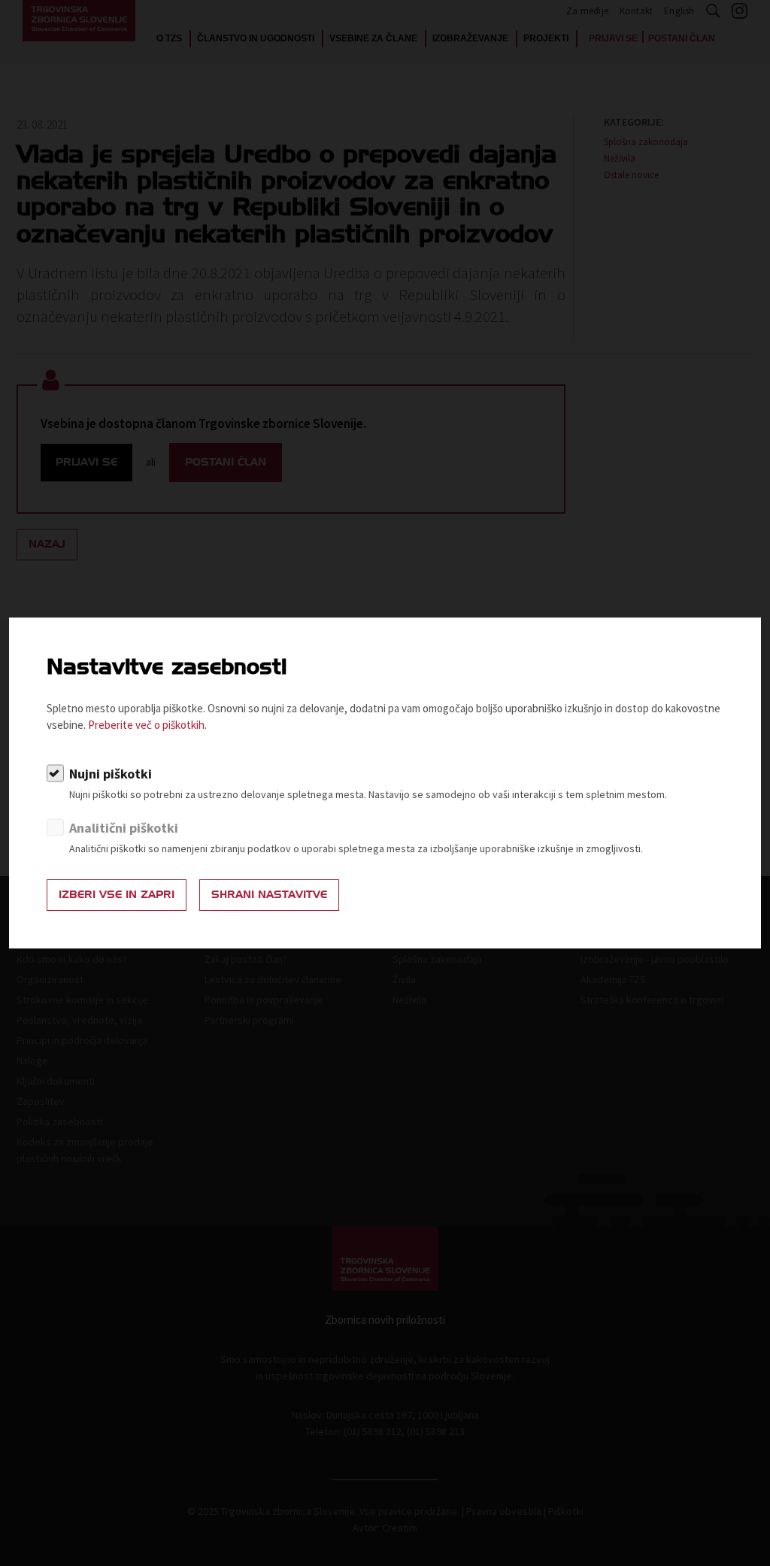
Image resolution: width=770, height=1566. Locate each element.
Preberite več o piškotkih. (147, 725)
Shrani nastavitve (269, 894)
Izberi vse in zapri (116, 894)
